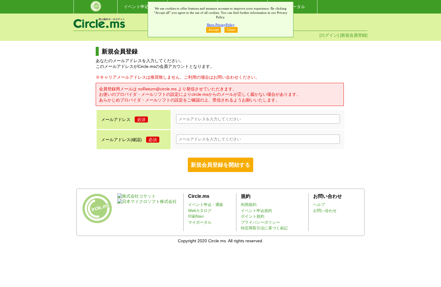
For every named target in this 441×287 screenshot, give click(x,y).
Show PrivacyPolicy (221, 24)
